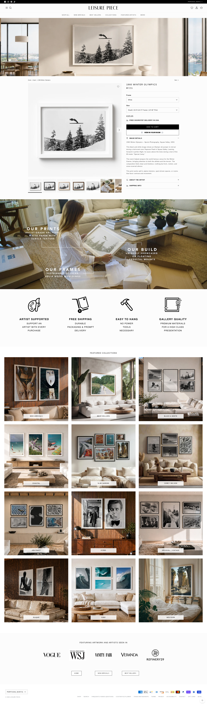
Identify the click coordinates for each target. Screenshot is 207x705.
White (130, 100)
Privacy (161, 696)
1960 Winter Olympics (44, 80)
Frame (128, 95)
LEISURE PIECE (15, 697)
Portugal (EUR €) (194, 1)
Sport (34, 80)
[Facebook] (5, 2)
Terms (153, 696)
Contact (182, 696)
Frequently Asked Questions (102, 696)
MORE (143, 15)
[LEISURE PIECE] (103, 8)
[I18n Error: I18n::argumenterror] (152, 132)
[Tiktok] (14, 2)
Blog (200, 696)
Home (29, 80)
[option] (75, 130)
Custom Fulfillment (123, 696)
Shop (79, 696)
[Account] (196, 7)
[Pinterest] (11, 2)
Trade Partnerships (141, 696)
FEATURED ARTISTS (128, 15)
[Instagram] (8, 2)
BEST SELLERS (95, 15)
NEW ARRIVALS (79, 15)
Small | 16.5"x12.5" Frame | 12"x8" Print (143, 110)
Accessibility (171, 696)
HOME (76, 673)
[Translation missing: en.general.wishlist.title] (192, 7)
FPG (131, 88)
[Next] (119, 130)
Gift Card (191, 696)
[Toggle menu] (6, 7)
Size (128, 105)
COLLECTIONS (110, 15)
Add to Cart (153, 127)
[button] (118, 87)
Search (86, 696)
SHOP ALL (65, 15)
